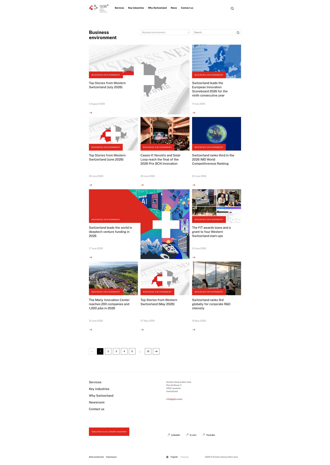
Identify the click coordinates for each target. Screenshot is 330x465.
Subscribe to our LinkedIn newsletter (109, 431)
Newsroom (97, 402)
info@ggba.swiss (174, 399)
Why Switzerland (157, 7)
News (174, 7)
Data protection (96, 457)
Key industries (136, 7)
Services (119, 7)
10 (148, 351)
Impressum (111, 457)
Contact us (187, 7)
